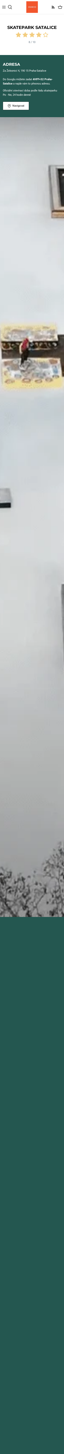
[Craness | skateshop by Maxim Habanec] (32, 7)
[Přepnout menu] (4, 7)
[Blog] (52, 7)
